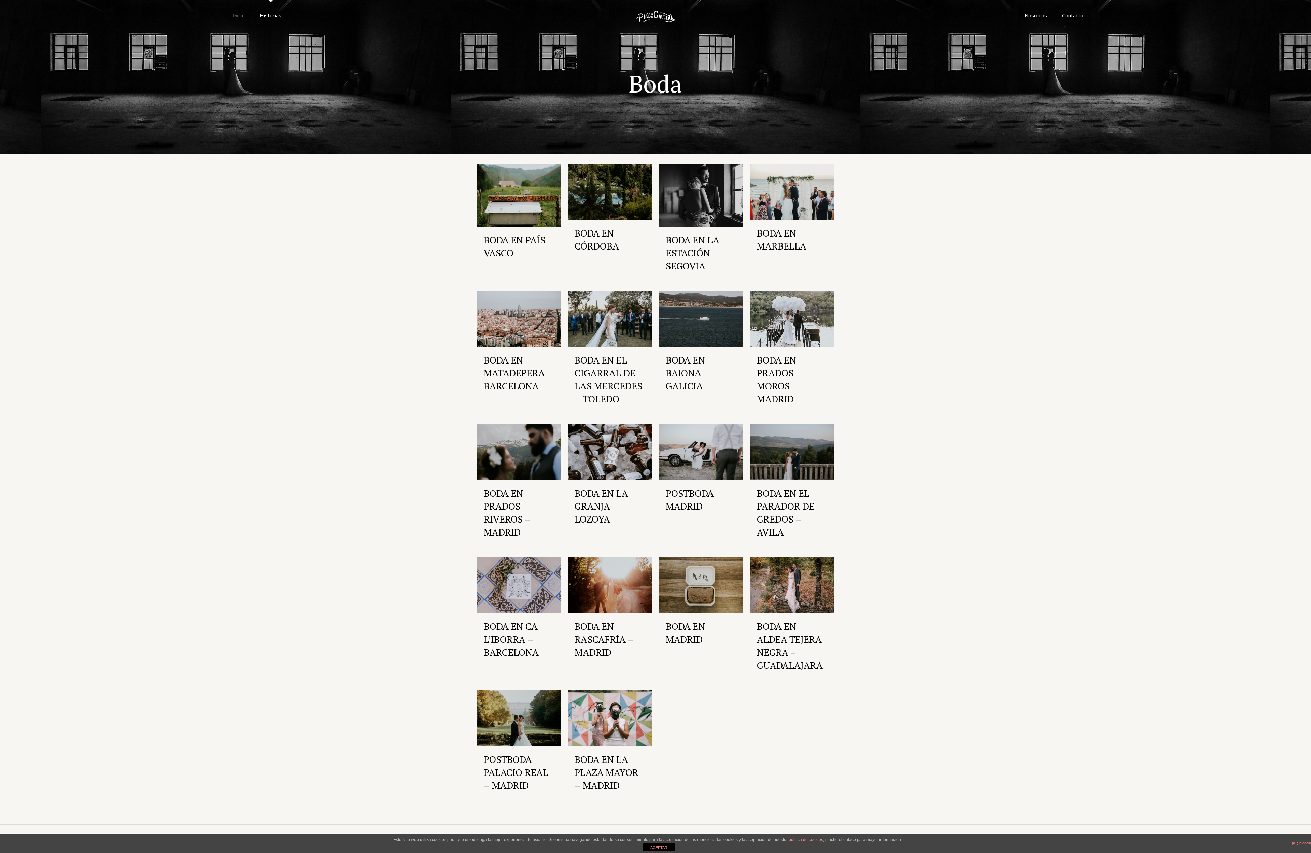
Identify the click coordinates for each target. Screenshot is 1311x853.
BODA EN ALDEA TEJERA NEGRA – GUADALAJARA (790, 645)
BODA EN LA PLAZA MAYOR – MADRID (606, 772)
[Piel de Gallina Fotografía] (655, 15)
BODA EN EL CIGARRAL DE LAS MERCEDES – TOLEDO (608, 379)
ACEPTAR (658, 847)
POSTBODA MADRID (690, 499)
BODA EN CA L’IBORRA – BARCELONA (511, 639)
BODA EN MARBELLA (781, 239)
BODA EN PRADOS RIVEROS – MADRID (507, 512)
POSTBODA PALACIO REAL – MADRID (516, 772)
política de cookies (806, 839)
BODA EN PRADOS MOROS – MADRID (777, 379)
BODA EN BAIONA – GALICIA (687, 373)
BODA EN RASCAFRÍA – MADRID (604, 639)
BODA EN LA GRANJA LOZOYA (601, 506)
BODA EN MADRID (685, 632)
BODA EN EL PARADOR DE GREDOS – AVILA (786, 512)
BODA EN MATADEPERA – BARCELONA (518, 373)
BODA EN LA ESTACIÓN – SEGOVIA (692, 252)
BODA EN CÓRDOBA (597, 239)
